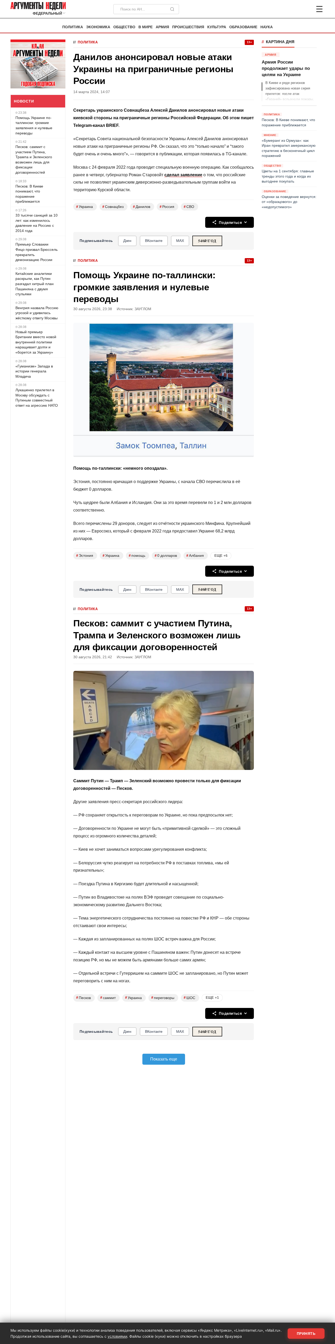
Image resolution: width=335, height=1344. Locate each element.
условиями (117, 1336)
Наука (266, 27)
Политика (72, 27)
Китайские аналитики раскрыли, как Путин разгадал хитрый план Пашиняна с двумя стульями (34, 283)
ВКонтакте (154, 241)
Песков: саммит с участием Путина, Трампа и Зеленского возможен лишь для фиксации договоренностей (33, 159)
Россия (167, 207)
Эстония (84, 556)
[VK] (305, 9)
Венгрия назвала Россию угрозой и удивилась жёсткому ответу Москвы (36, 313)
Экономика (98, 27)
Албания (195, 556)
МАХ (180, 241)
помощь (137, 556)
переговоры (162, 998)
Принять (306, 1333)
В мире (145, 27)
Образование (243, 27)
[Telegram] (292, 9)
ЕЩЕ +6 (220, 556)
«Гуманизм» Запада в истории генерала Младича (34, 371)
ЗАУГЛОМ (143, 309)
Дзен (127, 241)
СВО (189, 207)
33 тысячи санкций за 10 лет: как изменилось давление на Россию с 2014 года (36, 223)
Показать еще (163, 1059)
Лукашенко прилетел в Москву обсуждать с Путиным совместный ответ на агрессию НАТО (36, 397)
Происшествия (188, 27)
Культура (216, 27)
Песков (83, 998)
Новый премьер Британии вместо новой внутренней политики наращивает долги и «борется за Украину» (35, 342)
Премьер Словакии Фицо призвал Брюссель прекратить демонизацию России (36, 252)
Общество (124, 27)
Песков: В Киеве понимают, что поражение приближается (29, 194)
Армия (162, 27)
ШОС (189, 998)
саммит (108, 998)
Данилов (141, 207)
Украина (84, 207)
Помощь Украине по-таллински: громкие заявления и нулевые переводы (33, 125)
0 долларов (166, 556)
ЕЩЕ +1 (212, 998)
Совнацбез (113, 207)
